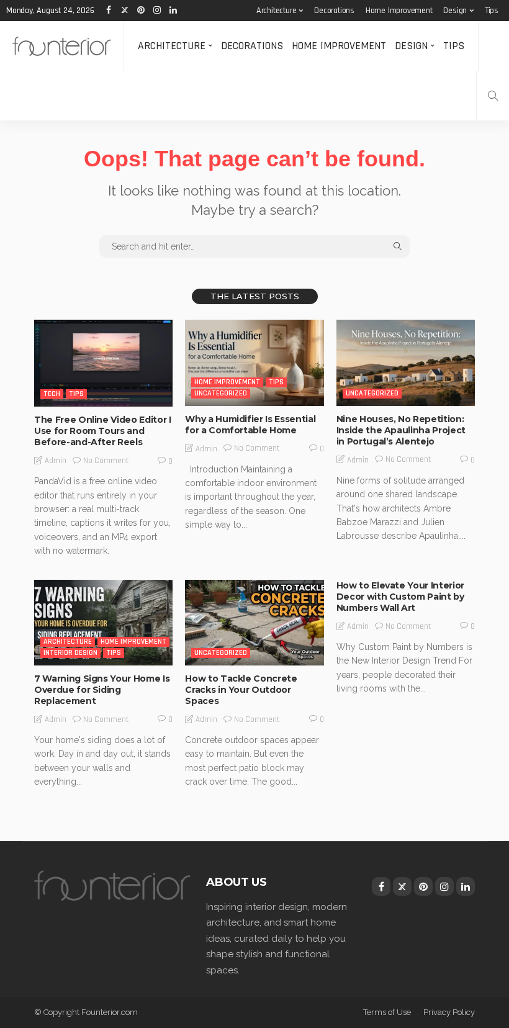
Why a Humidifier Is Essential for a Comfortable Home (250, 424)
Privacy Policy (449, 1012)
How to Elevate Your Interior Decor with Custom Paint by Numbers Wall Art (400, 596)
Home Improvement (399, 10)
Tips (491, 10)
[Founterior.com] (61, 46)
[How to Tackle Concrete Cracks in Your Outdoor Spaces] (254, 622)
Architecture (276, 10)
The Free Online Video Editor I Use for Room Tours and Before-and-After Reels (102, 431)
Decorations (334, 10)
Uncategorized (220, 393)
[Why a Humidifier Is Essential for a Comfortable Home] (254, 362)
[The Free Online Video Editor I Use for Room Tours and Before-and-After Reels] (103, 363)
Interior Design (70, 652)
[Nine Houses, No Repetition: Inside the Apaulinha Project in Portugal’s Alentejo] (405, 362)
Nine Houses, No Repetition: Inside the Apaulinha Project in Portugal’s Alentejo (401, 430)
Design (455, 10)
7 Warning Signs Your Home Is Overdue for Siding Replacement (101, 689)
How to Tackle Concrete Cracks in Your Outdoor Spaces (241, 689)
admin (55, 461)
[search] (493, 95)
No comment (105, 461)
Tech (51, 394)
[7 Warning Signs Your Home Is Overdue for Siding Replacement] (103, 622)
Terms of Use (387, 1012)
